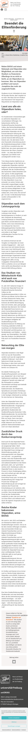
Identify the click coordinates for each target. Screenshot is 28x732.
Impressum (23, 729)
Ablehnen (14, 722)
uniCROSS (5, 692)
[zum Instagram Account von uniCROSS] (5, 9)
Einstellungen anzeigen (14, 726)
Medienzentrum (18, 699)
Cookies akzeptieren (14, 718)
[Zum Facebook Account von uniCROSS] (2, 9)
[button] (14, 661)
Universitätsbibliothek (7, 699)
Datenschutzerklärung (6, 729)
